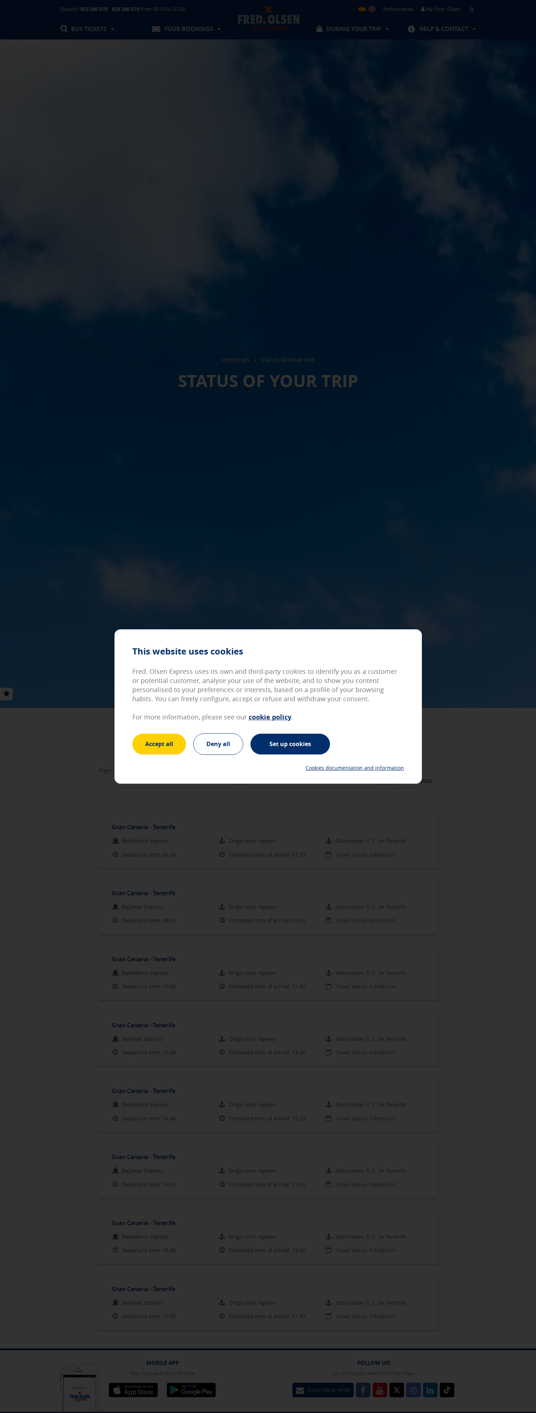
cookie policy (270, 717)
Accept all (159, 744)
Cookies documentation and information (355, 767)
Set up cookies (290, 744)
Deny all (218, 744)
